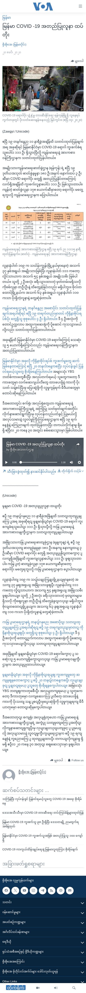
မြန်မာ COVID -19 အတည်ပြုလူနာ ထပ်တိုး (35, 444)
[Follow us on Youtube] (24, 890)
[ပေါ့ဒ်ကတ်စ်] (60, 890)
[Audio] (56, 988)
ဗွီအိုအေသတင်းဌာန (22, 449)
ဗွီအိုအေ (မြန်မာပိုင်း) (14, 44)
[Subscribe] (70, 890)
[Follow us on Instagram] (33, 890)
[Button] (77, 61)
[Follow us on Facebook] (6, 890)
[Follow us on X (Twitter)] (15, 890)
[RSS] (51, 890)
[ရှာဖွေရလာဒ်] (74, 988)
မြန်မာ (6, 17)
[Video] (38, 988)
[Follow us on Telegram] (42, 890)
